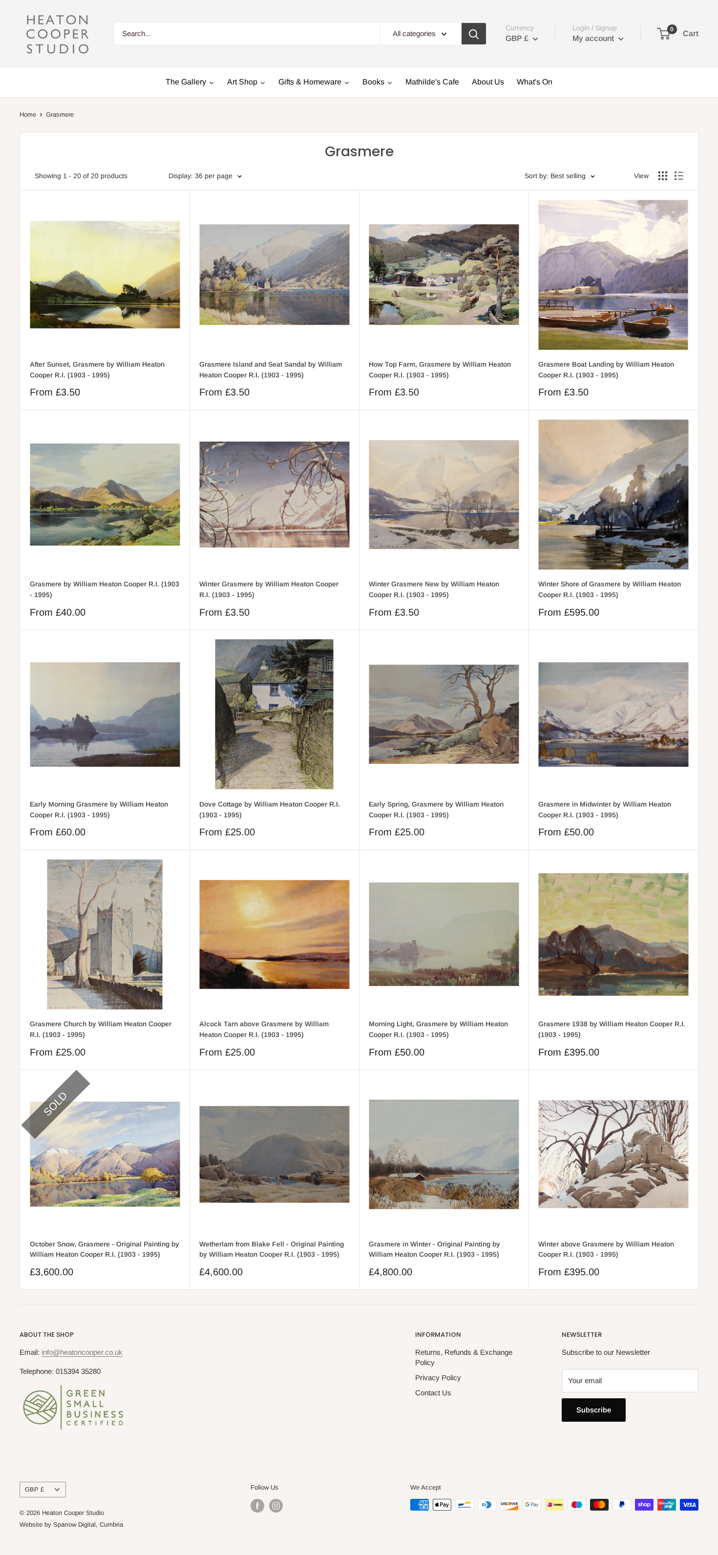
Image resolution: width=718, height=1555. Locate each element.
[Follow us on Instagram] (276, 1506)
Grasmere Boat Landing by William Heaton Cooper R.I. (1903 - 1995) (606, 369)
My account (594, 38)
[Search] (474, 33)
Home (28, 114)
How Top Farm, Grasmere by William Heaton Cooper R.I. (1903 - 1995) (440, 369)
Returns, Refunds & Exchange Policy (463, 1357)
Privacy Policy (438, 1377)
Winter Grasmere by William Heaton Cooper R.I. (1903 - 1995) (268, 589)
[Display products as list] (679, 175)
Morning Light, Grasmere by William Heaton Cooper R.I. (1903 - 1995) (438, 1029)
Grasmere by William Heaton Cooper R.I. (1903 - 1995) (104, 589)
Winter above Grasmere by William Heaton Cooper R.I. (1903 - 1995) (606, 1249)
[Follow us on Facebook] (257, 1506)
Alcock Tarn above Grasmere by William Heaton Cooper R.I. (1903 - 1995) (264, 1029)
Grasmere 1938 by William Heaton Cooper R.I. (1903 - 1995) (611, 1029)
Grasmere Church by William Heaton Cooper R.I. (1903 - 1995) (100, 1029)
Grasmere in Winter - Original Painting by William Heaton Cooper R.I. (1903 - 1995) (434, 1249)
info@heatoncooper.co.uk (82, 1352)
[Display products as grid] (662, 175)
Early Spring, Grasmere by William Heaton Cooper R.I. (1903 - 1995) (436, 809)
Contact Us (433, 1393)
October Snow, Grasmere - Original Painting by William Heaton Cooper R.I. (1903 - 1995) (104, 1249)
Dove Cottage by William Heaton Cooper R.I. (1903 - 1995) (269, 809)
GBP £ (34, 1489)
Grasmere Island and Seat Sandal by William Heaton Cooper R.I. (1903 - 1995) (270, 369)
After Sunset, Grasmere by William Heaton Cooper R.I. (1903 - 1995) (97, 369)
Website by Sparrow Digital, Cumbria (71, 1524)
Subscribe (593, 1410)
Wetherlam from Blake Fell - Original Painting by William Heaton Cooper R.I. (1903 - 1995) (271, 1249)
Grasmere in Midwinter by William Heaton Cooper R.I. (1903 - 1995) (604, 809)
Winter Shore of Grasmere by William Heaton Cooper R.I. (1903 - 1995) (609, 589)
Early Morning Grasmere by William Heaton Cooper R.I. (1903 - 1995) (99, 809)
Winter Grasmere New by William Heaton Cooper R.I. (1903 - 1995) (434, 589)
